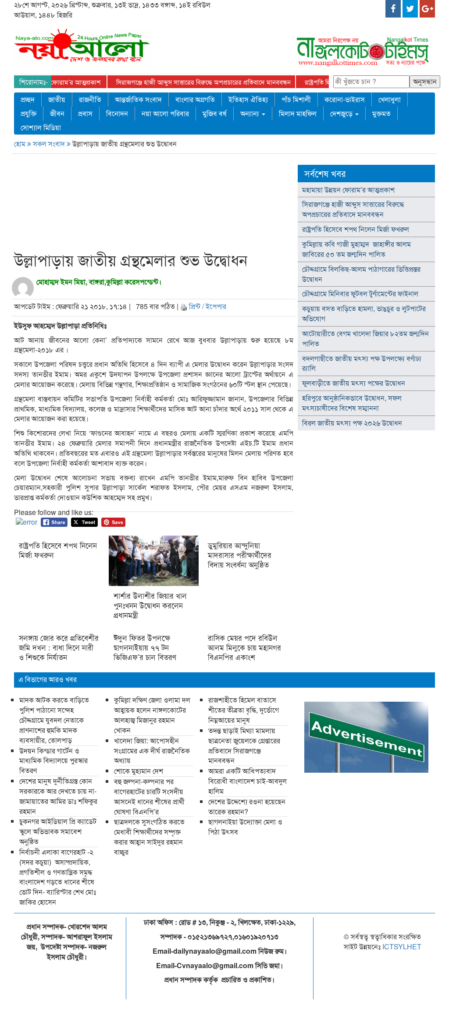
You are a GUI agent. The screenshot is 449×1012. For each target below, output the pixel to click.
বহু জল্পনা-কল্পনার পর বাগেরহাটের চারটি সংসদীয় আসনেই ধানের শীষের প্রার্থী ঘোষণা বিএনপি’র (149, 796)
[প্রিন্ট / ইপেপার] (183, 306)
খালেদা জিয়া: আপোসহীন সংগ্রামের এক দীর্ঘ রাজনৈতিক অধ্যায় (152, 750)
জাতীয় (56, 99)
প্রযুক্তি (28, 113)
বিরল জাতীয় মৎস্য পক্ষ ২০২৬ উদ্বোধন (353, 423)
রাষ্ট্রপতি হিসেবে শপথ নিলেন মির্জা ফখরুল (58, 550)
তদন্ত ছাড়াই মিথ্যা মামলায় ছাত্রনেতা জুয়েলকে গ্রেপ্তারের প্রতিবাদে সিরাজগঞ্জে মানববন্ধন (244, 745)
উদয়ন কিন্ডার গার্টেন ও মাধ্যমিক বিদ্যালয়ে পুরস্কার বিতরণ (53, 761)
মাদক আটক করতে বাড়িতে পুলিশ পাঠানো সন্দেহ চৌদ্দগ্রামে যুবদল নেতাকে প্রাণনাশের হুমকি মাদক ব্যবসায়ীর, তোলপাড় (54, 720)
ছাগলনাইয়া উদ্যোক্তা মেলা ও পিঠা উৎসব (245, 827)
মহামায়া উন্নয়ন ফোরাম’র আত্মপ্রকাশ (57, 81)
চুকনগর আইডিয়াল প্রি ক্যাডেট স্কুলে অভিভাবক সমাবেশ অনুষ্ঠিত (57, 831)
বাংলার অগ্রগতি (195, 99)
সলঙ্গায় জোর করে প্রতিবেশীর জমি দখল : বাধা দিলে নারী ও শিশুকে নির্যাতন (59, 647)
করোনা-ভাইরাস (344, 99)
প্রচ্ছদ (28, 99)
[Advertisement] (180, 204)
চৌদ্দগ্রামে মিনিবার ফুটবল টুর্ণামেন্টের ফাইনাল (360, 293)
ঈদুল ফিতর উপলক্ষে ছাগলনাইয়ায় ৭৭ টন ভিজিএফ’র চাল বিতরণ (146, 647)
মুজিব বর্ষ (215, 113)
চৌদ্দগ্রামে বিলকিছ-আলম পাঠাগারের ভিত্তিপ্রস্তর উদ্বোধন (361, 274)
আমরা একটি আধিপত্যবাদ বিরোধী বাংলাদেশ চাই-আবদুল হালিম (247, 781)
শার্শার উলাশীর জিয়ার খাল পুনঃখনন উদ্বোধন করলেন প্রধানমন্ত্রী (150, 605)
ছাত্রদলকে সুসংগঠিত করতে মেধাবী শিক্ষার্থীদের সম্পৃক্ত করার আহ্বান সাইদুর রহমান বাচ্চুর (149, 837)
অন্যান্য (250, 113)
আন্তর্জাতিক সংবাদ (138, 99)
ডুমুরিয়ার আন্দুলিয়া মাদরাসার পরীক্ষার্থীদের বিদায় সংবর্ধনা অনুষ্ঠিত (239, 554)
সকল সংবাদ (50, 143)
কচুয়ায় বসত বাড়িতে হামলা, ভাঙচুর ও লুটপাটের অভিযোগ (364, 313)
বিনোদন (117, 113)
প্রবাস (85, 113)
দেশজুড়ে (342, 113)
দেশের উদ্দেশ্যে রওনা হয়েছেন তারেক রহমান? (246, 806)
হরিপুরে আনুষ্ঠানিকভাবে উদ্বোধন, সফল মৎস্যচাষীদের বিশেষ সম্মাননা (352, 403)
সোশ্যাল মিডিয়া (41, 127)
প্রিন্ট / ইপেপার (207, 306)
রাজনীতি (90, 99)
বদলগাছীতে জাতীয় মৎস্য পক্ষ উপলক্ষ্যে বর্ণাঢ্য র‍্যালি (361, 363)
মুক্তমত (381, 113)
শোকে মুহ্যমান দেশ (138, 771)
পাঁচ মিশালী (296, 99)
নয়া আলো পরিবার (165, 113)
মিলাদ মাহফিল (298, 113)
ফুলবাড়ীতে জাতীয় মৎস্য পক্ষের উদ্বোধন (353, 383)
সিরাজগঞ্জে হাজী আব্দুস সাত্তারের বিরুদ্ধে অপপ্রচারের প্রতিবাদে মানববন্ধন (203, 81)
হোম (20, 143)
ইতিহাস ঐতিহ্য (248, 99)
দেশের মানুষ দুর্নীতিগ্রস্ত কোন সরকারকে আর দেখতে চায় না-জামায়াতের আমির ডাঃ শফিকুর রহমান (58, 796)
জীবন (57, 113)
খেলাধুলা (389, 99)
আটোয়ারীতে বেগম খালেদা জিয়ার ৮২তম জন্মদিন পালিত (365, 338)
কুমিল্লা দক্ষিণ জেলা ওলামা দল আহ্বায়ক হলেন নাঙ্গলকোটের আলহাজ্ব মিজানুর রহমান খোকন (152, 715)
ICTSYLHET (401, 946)
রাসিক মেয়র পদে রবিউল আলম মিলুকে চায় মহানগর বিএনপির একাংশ (244, 647)
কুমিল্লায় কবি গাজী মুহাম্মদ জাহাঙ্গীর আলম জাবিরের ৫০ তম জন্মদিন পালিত (356, 249)
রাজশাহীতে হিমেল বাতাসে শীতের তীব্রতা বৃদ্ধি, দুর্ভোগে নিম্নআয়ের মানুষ (243, 710)
